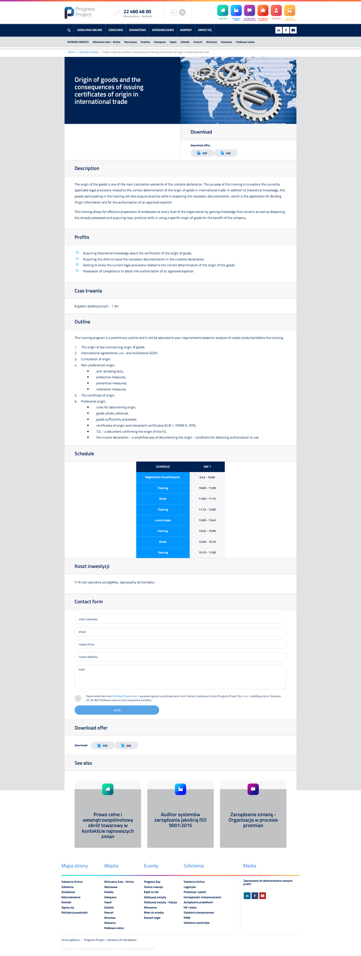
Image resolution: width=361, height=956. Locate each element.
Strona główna (70, 940)
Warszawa (130, 42)
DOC (228, 153)
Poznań (197, 42)
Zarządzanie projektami (198, 902)
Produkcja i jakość (195, 892)
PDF (204, 153)
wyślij (117, 710)
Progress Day (152, 881)
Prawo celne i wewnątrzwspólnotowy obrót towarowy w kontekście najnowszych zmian (108, 825)
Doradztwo (137, 30)
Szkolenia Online (89, 30)
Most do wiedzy (154, 912)
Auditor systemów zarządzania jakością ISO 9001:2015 (180, 820)
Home (71, 52)
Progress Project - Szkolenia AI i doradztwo (110, 940)
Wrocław (211, 42)
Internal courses (88, 52)
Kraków (145, 42)
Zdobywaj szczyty (155, 897)
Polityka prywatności (74, 912)
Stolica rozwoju (153, 887)
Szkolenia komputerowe (199, 912)
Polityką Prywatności (125, 696)
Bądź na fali (151, 892)
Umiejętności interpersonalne (202, 897)
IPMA (187, 917)
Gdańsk (185, 42)
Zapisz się (205, 30)
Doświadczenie (163, 30)
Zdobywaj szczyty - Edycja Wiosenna (160, 905)
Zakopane (160, 42)
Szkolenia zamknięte (197, 922)
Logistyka (190, 887)
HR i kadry (190, 907)
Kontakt (186, 30)
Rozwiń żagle (152, 917)
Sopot (173, 42)
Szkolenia (115, 30)
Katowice (226, 42)
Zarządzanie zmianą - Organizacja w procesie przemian (253, 820)
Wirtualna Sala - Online (106, 42)
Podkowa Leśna (245, 42)
